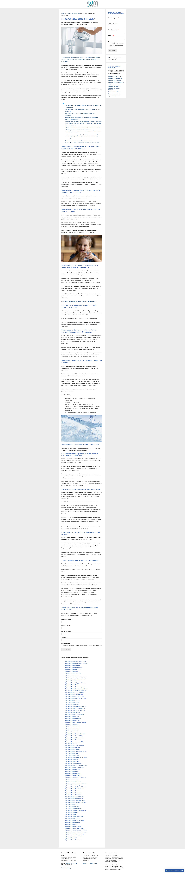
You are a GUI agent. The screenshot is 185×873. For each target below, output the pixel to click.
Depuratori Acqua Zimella (72, 753)
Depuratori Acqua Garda (71, 759)
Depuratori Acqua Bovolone (72, 681)
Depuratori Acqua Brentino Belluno (74, 834)
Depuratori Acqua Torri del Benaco (74, 789)
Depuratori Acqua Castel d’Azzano (74, 692)
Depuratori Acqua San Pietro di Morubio (76, 787)
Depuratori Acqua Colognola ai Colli (75, 708)
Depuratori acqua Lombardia (115, 76)
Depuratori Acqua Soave (71, 724)
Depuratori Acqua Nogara (72, 716)
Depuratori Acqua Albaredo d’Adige (74, 741)
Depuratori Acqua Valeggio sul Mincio (75, 683)
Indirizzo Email (65, 625)
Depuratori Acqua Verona (73, 13)
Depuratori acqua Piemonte (115, 78)
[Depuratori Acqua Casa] (92, 4)
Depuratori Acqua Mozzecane (73, 718)
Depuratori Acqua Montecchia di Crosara (76, 757)
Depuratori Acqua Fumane (72, 761)
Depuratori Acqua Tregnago (72, 749)
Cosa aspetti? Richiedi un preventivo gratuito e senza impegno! (78, 301)
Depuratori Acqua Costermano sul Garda (76, 765)
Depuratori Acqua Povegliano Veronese (75, 722)
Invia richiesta (66, 649)
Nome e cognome (66, 619)
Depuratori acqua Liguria (114, 86)
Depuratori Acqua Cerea (71, 675)
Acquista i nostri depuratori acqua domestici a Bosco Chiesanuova (83, 121)
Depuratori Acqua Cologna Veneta (74, 714)
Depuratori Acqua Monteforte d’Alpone (75, 706)
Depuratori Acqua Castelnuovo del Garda (76, 688)
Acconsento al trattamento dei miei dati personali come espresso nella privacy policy (82, 645)
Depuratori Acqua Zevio (71, 685)
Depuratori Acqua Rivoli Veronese (74, 816)
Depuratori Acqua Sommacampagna (75, 687)
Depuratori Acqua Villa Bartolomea (74, 738)
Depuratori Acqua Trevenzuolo (73, 793)
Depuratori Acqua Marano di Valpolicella (76, 783)
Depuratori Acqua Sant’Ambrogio (74, 694)
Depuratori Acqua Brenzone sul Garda (75, 810)
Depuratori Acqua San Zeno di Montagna (76, 832)
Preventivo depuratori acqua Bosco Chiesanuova (78, 140)
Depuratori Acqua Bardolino (72, 726)
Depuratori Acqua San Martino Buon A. (75, 679)
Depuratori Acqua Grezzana (72, 700)
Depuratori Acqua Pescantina (73, 673)
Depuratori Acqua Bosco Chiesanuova (75, 777)
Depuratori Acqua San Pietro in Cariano (76, 690)
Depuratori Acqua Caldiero (72, 720)
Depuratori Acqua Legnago (72, 665)
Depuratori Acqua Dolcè (71, 804)
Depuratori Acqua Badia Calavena (74, 798)
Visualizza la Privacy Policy (90, 863)
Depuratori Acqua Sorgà (71, 790)
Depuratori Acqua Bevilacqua (73, 826)
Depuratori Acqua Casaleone (73, 740)
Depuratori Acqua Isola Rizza (73, 781)
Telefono (64, 637)
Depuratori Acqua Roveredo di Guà (74, 828)
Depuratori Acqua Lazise (71, 730)
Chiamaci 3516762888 (71, 863)
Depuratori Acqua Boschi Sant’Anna (74, 836)
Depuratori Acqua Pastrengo (73, 785)
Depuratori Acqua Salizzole (72, 769)
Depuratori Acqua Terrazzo (72, 818)
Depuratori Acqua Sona (71, 671)
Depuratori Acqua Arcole (71, 732)
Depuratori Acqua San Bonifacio (73, 667)
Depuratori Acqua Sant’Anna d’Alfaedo (75, 802)
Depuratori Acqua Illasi (71, 743)
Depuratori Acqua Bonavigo (72, 822)
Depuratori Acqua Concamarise (73, 840)
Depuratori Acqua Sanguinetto (73, 763)
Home (63, 13)
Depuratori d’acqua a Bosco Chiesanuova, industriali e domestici (82, 127)
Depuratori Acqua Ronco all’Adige (74, 736)
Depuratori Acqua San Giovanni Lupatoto (76, 663)
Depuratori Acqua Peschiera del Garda (75, 698)
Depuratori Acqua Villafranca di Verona (75, 661)
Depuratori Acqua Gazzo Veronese (74, 745)
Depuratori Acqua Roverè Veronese (74, 820)
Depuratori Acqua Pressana (72, 806)
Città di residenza (66, 631)
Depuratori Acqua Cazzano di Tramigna (76, 830)
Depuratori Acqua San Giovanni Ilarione (76, 751)
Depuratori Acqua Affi (71, 814)
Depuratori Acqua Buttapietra (73, 728)
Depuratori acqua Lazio (114, 96)
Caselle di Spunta (66, 643)
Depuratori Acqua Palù (71, 838)
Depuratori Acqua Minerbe (72, 755)
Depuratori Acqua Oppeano (72, 702)
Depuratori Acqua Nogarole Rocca (74, 767)
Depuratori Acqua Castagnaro (73, 775)
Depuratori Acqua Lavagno (72, 712)
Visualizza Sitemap (66, 868)
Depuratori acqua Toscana (114, 91)
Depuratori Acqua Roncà (71, 771)
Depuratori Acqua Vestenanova (73, 808)
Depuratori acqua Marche (114, 93)
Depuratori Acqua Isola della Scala (74, 696)
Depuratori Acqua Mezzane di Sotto (75, 800)
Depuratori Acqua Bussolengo (73, 669)
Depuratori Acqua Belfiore (72, 779)
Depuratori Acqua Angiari (72, 812)
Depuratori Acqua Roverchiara (73, 794)
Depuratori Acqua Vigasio (72, 704)
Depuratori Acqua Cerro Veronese (74, 796)
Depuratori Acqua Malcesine (72, 773)
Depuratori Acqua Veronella (72, 747)
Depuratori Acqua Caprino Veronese (75, 710)
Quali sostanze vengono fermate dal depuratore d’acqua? (82, 135)
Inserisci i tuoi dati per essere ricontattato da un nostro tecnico (82, 142)
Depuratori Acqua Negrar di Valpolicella (76, 677)
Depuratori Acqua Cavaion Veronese (75, 734)
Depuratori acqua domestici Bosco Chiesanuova (78, 129)
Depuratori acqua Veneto (114, 80)
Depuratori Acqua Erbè (71, 824)
